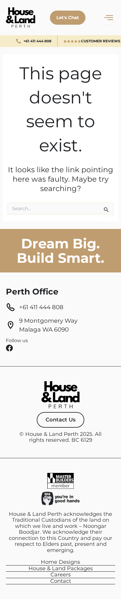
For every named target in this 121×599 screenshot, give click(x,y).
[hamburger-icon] (108, 17)
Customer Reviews (100, 41)
